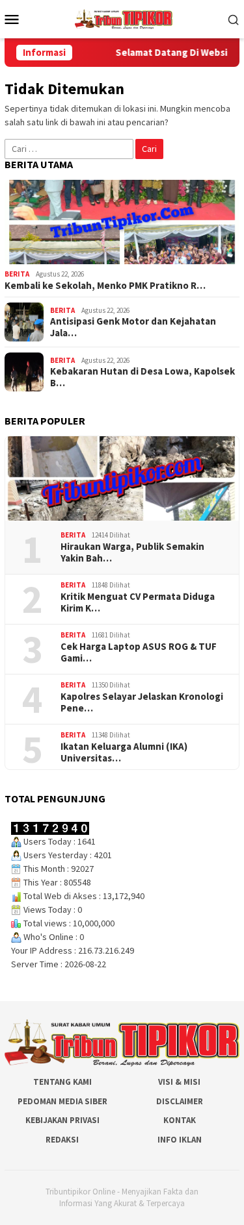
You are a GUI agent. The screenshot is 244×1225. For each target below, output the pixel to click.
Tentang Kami (62, 1081)
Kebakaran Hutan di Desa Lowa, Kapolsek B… (142, 377)
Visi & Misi (179, 1081)
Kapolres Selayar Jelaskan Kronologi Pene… (142, 702)
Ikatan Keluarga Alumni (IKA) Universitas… (124, 752)
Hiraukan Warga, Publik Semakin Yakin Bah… (132, 552)
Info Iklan (179, 1139)
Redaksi (62, 1139)
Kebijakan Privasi (62, 1120)
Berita (17, 273)
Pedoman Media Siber (62, 1101)
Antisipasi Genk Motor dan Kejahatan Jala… (133, 327)
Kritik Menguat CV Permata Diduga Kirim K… (138, 602)
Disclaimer (179, 1101)
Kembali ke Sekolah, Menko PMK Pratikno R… (105, 285)
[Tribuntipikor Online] (123, 18)
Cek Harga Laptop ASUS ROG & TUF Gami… (139, 652)
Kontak (179, 1120)
